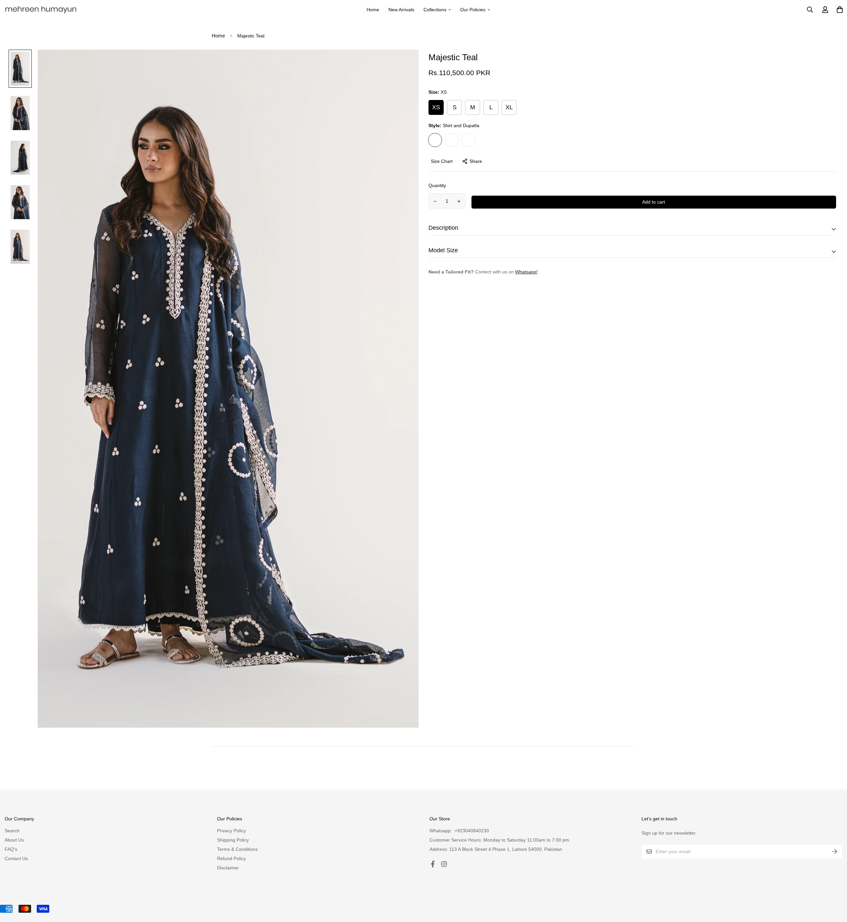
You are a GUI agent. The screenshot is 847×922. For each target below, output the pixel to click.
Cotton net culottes (451, 140)
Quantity (437, 185)
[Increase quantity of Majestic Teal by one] (459, 201)
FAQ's (11, 849)
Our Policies (472, 9)
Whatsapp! (526, 271)
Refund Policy (231, 858)
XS (436, 107)
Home (373, 9)
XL (509, 107)
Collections (435, 9)
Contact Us (16, 858)
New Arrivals (401, 9)
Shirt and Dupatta (435, 140)
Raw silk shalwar (468, 140)
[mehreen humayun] (41, 10)
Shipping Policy (233, 840)
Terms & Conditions (237, 849)
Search (12, 830)
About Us (14, 840)
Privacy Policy (231, 830)
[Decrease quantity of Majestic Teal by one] (435, 201)
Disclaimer (228, 867)
